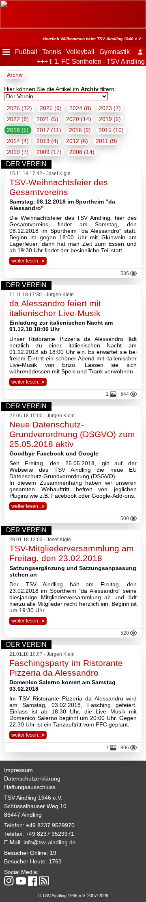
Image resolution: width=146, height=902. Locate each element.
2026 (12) (19, 108)
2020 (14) (78, 119)
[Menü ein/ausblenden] (6, 52)
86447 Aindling (23, 814)
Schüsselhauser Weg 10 (35, 806)
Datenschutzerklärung (32, 778)
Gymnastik (114, 51)
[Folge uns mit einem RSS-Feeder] (44, 881)
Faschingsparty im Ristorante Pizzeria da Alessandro (66, 667)
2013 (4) (47, 141)
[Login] (140, 52)
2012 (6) (77, 141)
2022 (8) (18, 119)
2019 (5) (110, 119)
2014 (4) (18, 141)
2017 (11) (48, 130)
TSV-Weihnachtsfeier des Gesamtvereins (58, 187)
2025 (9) (51, 108)
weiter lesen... (28, 261)
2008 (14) (81, 152)
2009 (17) (49, 152)
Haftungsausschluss (30, 787)
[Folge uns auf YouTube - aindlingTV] (21, 881)
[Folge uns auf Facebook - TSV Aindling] (32, 881)
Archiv (15, 75)
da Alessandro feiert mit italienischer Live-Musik (55, 308)
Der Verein (26, 163)
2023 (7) (110, 108)
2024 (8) (80, 108)
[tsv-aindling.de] (2, 4)
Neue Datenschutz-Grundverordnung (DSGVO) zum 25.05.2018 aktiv (72, 434)
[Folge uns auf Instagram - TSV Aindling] (9, 881)
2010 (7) (18, 152)
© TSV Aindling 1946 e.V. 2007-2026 (73, 895)
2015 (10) (111, 130)
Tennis (51, 51)
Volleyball (80, 51)
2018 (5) (18, 130)
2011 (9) (106, 141)
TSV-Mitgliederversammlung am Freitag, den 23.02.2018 (71, 553)
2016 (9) (80, 130)
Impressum (18, 770)
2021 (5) (47, 119)
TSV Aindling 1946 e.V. (33, 797)
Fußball (26, 51)
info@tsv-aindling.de (50, 842)
